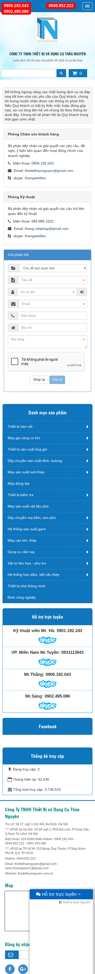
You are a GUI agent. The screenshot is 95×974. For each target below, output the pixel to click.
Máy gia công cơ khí (24, 438)
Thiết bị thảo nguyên (76, 902)
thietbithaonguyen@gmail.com (49, 171)
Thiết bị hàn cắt (20, 426)
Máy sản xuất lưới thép (26, 472)
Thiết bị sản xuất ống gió (27, 449)
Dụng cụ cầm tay (21, 552)
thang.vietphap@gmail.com (47, 229)
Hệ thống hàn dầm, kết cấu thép (33, 575)
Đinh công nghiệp (22, 597)
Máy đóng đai (18, 483)
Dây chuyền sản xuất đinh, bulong (35, 461)
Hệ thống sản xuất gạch (27, 529)
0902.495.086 (16, 11)
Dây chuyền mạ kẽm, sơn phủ (32, 518)
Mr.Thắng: (34, 674)
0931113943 (72, 652)
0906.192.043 (16, 6)
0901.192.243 (69, 630)
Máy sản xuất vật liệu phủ (28, 506)
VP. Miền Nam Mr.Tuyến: (35, 652)
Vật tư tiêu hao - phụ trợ (27, 563)
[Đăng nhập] (82, 292)
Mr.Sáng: (34, 696)
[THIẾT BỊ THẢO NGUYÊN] (47, 29)
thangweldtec (35, 178)
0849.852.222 (61, 6)
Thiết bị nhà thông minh (27, 586)
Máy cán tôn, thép (22, 540)
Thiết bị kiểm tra (20, 495)
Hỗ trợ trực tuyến (59, 894)
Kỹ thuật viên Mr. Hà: (34, 630)
